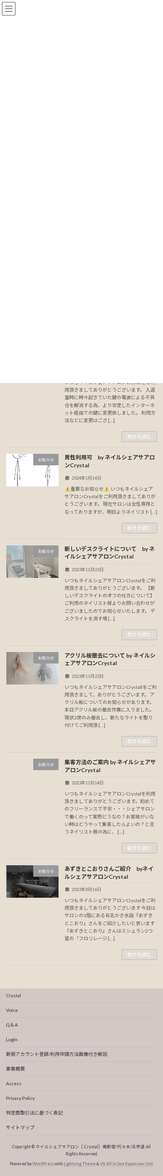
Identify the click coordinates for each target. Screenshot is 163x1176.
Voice (12, 1010)
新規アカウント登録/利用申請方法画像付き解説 (56, 1054)
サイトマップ (20, 1127)
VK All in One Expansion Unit (126, 1163)
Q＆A (12, 1025)
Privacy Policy (20, 1098)
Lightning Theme (80, 1163)
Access (13, 1083)
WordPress (43, 1163)
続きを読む (139, 437)
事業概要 (15, 1069)
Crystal (13, 995)
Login (11, 1039)
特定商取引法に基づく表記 (34, 1113)
